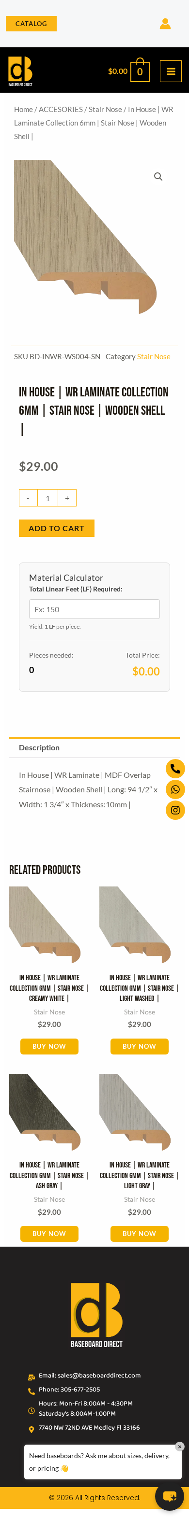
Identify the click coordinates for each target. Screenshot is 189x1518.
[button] (31, 24)
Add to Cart (57, 528)
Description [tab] (39, 747)
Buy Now (49, 1046)
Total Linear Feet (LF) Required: (76, 589)
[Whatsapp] (175, 789)
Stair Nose (105, 109)
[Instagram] (175, 810)
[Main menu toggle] (171, 71)
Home (23, 109)
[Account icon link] (165, 23)
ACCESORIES (61, 109)
